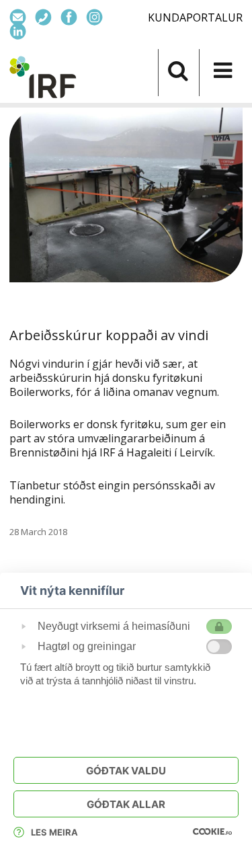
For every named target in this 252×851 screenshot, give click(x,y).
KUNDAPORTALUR (195, 17)
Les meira (54, 832)
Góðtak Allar (126, 804)
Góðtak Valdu (126, 770)
